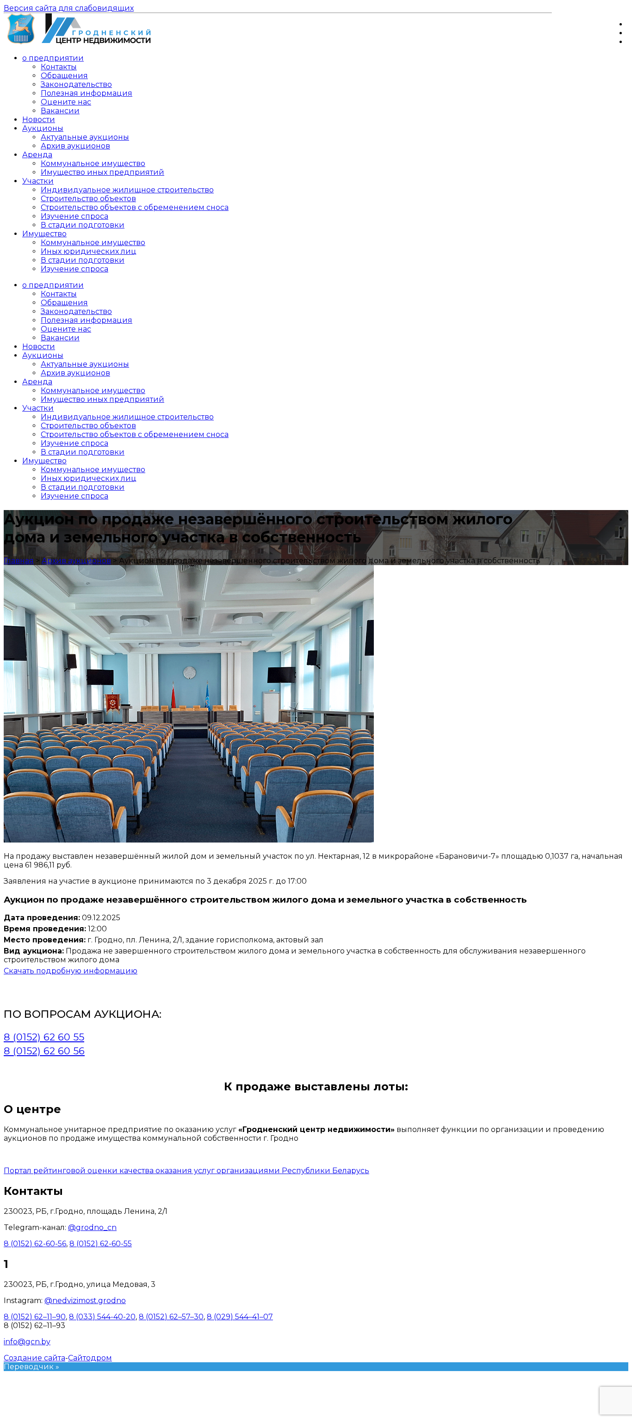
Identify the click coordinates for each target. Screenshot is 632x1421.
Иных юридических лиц (88, 251)
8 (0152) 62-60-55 (100, 1243)
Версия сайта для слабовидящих (69, 8)
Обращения (64, 75)
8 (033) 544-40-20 (102, 1316)
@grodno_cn (92, 1227)
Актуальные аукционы (85, 137)
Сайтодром (90, 1357)
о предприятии (53, 58)
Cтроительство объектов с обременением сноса (135, 207)
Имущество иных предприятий (102, 172)
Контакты (59, 66)
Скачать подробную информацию (70, 970)
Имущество (44, 233)
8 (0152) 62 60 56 (44, 1051)
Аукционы (42, 128)
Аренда (37, 154)
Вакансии (60, 110)
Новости (38, 119)
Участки (38, 181)
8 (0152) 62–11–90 (35, 1316)
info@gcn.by (27, 1341)
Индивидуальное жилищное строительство (127, 189)
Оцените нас (66, 102)
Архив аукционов (75, 145)
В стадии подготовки (82, 225)
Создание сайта (34, 1357)
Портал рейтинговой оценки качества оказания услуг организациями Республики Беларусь (186, 1170)
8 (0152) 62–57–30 (171, 1316)
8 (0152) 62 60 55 (44, 1037)
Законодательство (76, 84)
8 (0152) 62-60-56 (35, 1243)
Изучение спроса (74, 216)
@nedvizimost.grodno (85, 1300)
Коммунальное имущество (93, 163)
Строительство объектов (88, 198)
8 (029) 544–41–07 (240, 1316)
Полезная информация (86, 93)
